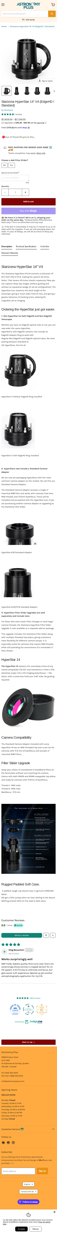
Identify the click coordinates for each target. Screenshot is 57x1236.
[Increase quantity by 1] (25, 192)
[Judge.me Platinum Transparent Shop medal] (15, 1009)
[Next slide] (54, 91)
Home (4, 26)
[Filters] (46, 935)
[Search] (52, 14)
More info (41, 153)
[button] (6, 91)
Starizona (8, 110)
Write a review (22, 935)
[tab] (6, 247)
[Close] (54, 1212)
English (27, 1184)
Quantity (5, 186)
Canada (27, 1192)
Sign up (42, 1171)
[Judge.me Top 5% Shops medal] (41, 1009)
